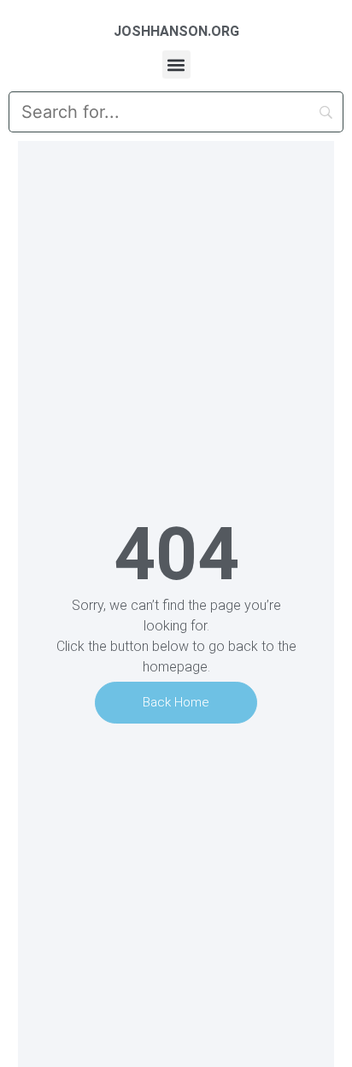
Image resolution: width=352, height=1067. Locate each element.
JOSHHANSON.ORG (176, 31)
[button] (176, 64)
